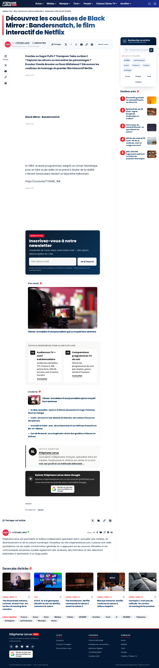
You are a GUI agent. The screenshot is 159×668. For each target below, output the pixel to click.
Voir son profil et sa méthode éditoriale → (62, 463)
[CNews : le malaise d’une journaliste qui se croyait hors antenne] (62, 308)
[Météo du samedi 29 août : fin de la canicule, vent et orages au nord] (151, 141)
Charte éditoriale (96, 640)
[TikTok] (33, 646)
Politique (127, 70)
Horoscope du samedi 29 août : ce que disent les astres (135, 128)
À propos (60, 640)
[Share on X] (66, 44)
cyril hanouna (139, 60)
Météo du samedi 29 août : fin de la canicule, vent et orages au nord (135, 142)
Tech (149, 76)
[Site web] (94, 533)
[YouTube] (100, 533)
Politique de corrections (99, 644)
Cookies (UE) (94, 656)
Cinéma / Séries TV (9, 597)
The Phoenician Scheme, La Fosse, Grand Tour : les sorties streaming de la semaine (15, 604)
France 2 (136, 65)
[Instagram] (104, 533)
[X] (11, 646)
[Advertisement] (62, 94)
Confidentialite (35, 270)
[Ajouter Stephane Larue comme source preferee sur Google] (62, 489)
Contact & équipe (63, 644)
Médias (58, 617)
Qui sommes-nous (63, 648)
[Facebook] (97, 533)
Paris (46, 617)
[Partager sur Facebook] (71, 44)
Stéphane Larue (22, 43)
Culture (146, 65)
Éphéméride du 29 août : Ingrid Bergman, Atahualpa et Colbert (134, 114)
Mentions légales (96, 648)
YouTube (96, 617)
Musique (42, 621)
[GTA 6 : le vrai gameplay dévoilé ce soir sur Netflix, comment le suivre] (48, 584)
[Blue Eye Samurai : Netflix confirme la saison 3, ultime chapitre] (111, 584)
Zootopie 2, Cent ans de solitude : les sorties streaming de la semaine (142, 603)
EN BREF (127, 60)
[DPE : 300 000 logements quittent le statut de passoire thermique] (151, 154)
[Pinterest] (108, 533)
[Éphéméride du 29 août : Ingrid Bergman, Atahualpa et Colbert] (151, 111)
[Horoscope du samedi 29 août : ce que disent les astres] (151, 127)
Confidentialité (95, 652)
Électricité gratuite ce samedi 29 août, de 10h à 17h (135, 100)
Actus (126, 65)
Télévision (140, 617)
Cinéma (138, 82)
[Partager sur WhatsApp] (76, 44)
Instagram (9, 621)
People (138, 76)
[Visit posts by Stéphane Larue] (8, 44)
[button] (149, 4)
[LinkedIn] (111, 533)
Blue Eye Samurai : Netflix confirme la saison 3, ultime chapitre (110, 603)
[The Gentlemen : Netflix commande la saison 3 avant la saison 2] (79, 584)
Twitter (70, 617)
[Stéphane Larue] (9, 3)
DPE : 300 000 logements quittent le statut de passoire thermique (135, 155)
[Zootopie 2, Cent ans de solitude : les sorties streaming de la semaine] (143, 584)
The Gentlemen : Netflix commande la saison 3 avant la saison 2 (78, 603)
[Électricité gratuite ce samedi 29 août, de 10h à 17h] (151, 100)
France (24, 617)
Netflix (40, 510)
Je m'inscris (87, 261)
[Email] (81, 44)
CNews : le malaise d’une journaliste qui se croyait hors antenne (62, 331)
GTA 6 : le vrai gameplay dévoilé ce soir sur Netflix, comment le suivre (47, 603)
